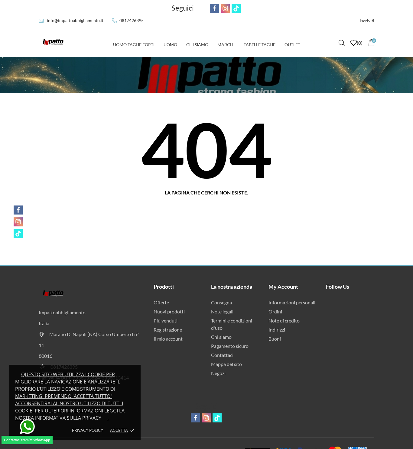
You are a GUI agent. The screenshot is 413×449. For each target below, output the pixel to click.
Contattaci (222, 355)
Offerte (161, 302)
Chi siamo (221, 337)
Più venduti (165, 320)
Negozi (218, 373)
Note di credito (284, 320)
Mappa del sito (226, 364)
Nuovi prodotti (169, 311)
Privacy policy (87, 430)
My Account (283, 286)
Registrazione (168, 329)
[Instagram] (18, 221)
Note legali (222, 311)
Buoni (274, 339)
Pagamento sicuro (230, 346)
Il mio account (168, 339)
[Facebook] (18, 209)
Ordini (275, 311)
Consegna (221, 302)
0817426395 (131, 20)
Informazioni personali (291, 302)
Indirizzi (276, 329)
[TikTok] (18, 233)
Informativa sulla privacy (68, 418)
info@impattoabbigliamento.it (75, 20)
